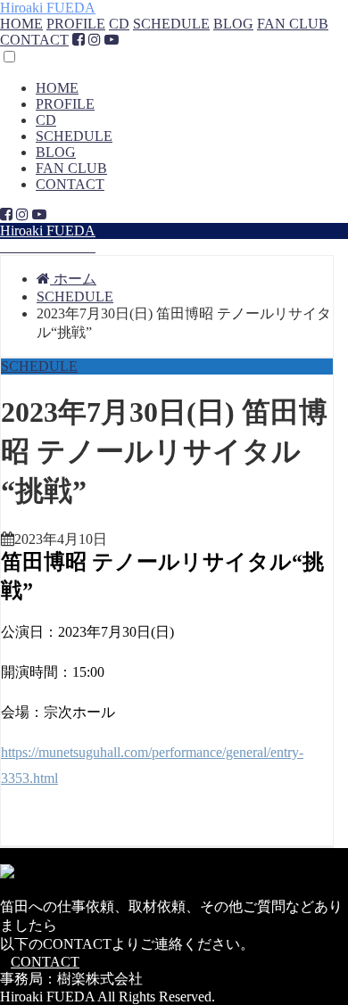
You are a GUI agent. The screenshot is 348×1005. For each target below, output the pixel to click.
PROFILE (75, 23)
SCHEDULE (171, 23)
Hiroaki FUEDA (47, 7)
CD (119, 23)
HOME (21, 23)
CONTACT (34, 39)
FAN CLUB (292, 23)
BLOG (233, 23)
